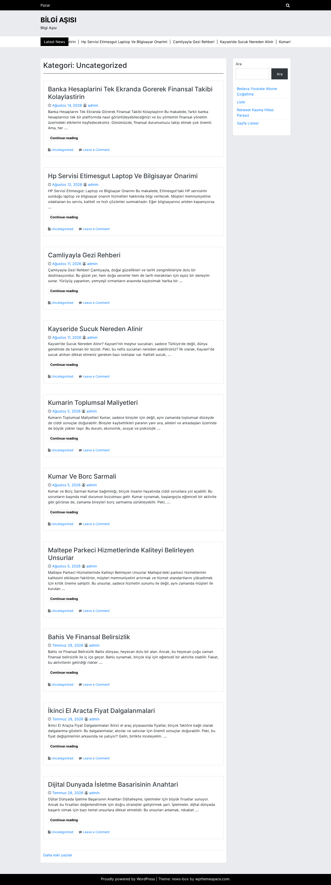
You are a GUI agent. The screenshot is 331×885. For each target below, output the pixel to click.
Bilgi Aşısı (58, 20)
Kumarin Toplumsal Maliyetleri (93, 402)
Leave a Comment (96, 150)
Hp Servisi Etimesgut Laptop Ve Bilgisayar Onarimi (123, 176)
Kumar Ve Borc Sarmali (82, 476)
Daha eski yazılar (57, 855)
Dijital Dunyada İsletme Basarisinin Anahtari (113, 784)
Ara (239, 64)
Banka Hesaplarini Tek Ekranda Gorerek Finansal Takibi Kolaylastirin (130, 93)
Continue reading (64, 138)
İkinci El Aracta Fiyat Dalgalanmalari (101, 710)
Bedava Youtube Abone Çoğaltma (257, 91)
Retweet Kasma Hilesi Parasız (255, 113)
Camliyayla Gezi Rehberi (84, 255)
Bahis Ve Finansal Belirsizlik (89, 637)
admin (93, 105)
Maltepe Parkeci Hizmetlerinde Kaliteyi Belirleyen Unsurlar (121, 554)
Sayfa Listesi (247, 123)
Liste (241, 102)
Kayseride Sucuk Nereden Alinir (95, 329)
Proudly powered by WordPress (128, 879)
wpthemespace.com (212, 879)
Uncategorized (62, 150)
